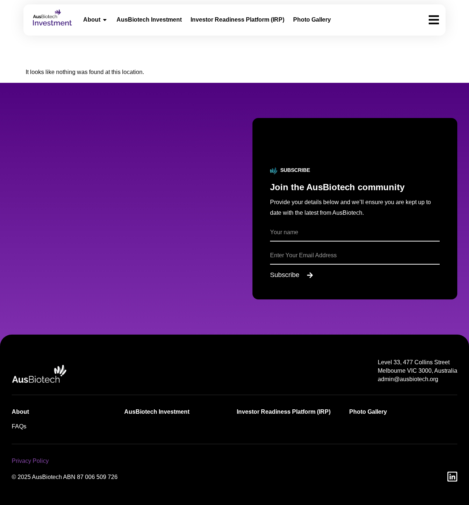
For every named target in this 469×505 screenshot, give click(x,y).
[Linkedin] (452, 477)
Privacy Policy (30, 461)
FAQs (19, 426)
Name (278, 221)
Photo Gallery (312, 19)
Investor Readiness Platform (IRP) (237, 19)
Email (277, 244)
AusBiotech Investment (149, 19)
